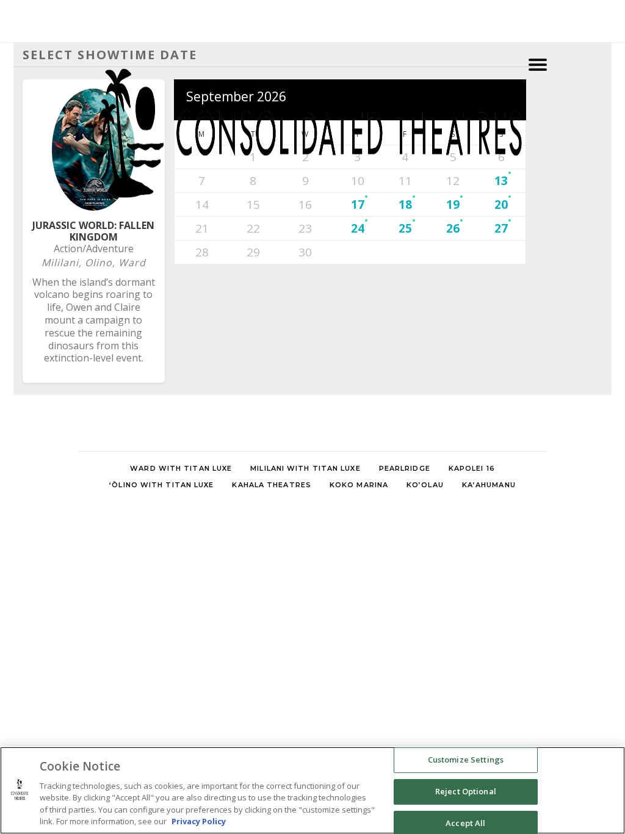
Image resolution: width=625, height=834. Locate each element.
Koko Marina (359, 484)
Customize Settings (466, 760)
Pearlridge (404, 468)
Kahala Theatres (271, 484)
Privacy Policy (199, 821)
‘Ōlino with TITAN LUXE (161, 484)
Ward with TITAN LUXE (181, 468)
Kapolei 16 (472, 468)
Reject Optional (465, 791)
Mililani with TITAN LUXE (305, 468)
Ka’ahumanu (489, 484)
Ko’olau (425, 484)
